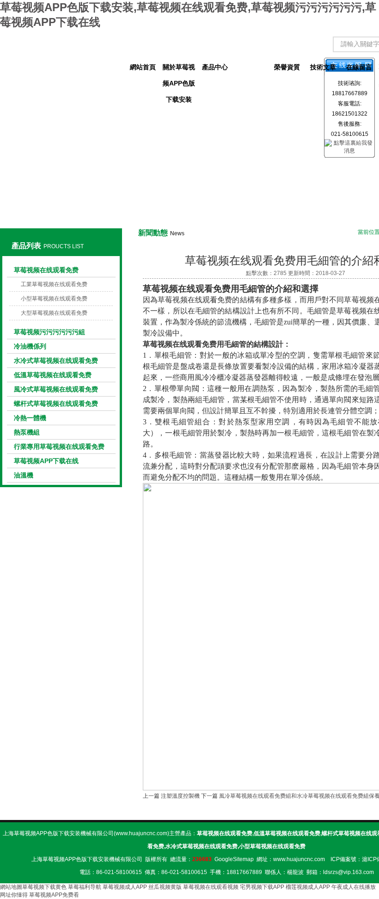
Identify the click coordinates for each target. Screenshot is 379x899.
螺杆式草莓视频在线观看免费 (56, 403)
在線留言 (359, 67)
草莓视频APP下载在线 (46, 461)
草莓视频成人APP (125, 887)
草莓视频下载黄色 (44, 887)
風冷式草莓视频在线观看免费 (56, 389)
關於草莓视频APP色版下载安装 (179, 69)
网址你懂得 (14, 895)
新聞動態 (251, 67)
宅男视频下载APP (262, 887)
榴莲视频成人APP (308, 887)
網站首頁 (143, 67)
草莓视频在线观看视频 (210, 887)
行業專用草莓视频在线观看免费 (59, 446)
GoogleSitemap (234, 859)
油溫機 (23, 475)
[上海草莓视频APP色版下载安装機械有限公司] (61, 59)
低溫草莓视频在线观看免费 (53, 375)
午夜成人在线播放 (353, 887)
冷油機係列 (30, 346)
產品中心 (215, 67)
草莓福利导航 (84, 887)
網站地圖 (11, 887)
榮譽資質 (287, 67)
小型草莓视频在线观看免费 (54, 298)
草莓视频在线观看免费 (46, 270)
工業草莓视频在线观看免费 (54, 284)
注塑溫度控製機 (180, 796)
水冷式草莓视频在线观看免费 (56, 360)
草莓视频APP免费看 (54, 895)
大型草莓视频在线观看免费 (54, 313)
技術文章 (323, 67)
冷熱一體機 (30, 418)
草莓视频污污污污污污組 (49, 332)
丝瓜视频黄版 (165, 887)
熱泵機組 (27, 432)
